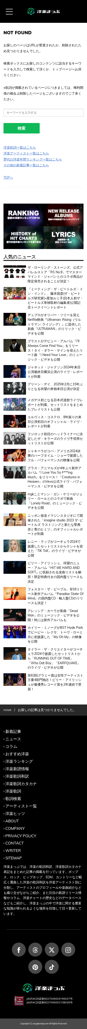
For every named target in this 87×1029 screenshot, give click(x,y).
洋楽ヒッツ (15, 813)
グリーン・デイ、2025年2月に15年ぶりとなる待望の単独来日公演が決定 (55, 386)
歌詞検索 (13, 798)
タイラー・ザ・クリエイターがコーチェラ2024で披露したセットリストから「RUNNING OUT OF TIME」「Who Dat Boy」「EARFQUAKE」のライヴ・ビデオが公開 (55, 658)
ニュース (13, 738)
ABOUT (12, 820)
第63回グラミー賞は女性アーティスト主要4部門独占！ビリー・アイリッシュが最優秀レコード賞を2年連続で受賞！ (55, 682)
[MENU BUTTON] (9, 12)
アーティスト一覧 (21, 805)
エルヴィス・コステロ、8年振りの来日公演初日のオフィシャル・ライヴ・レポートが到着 (55, 421)
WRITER (13, 850)
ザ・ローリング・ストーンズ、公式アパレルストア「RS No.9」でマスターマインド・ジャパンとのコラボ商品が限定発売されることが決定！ (55, 274)
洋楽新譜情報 (17, 768)
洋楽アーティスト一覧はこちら (26, 153)
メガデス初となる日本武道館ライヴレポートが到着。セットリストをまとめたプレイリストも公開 (55, 404)
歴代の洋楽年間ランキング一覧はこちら (32, 159)
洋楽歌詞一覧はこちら (19, 147)
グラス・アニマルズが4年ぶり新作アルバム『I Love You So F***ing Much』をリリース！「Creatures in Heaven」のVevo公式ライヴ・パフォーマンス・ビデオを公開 (55, 477)
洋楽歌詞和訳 (17, 776)
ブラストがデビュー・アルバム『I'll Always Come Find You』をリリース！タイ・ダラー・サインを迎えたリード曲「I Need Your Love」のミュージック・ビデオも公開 (55, 350)
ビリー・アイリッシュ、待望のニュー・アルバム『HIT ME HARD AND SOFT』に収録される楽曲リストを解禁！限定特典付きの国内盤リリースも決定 (55, 572)
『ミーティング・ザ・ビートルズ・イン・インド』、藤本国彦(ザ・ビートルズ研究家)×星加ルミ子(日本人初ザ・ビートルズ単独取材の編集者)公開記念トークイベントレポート (55, 298)
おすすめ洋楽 (17, 753)
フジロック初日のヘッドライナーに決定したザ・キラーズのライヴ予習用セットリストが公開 (55, 438)
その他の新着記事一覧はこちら (26, 165)
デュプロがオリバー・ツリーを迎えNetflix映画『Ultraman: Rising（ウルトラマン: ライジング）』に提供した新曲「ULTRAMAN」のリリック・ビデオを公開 (54, 324)
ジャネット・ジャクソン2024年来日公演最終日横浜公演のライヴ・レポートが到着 (55, 371)
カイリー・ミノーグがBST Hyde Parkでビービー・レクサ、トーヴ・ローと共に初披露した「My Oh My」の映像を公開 (55, 634)
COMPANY (15, 828)
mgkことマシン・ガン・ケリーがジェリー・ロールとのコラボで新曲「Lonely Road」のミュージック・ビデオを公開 (55, 501)
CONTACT (14, 843)
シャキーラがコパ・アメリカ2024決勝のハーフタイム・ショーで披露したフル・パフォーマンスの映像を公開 (55, 455)
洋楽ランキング (19, 761)
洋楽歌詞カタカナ (21, 783)
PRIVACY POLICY (20, 835)
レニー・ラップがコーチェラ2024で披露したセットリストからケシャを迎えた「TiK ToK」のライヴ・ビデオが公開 (55, 548)
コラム (11, 746)
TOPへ (8, 177)
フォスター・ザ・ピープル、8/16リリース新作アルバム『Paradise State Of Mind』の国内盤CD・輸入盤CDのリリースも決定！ (56, 596)
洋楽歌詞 (13, 791)
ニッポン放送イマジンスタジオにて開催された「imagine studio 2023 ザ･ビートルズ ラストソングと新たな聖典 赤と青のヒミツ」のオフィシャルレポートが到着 (55, 524)
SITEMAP (13, 857)
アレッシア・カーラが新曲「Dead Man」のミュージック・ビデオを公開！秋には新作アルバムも (54, 615)
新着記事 (13, 731)
